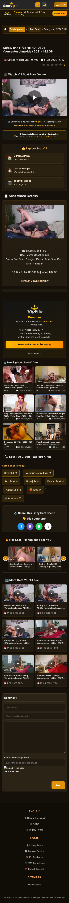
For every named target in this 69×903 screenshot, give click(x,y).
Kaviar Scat (54, 481)
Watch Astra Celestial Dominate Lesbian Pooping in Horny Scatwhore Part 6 (49, 386)
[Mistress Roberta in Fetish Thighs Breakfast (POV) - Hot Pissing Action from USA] (50, 403)
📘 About (34, 823)
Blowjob (31, 481)
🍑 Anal (33, 489)
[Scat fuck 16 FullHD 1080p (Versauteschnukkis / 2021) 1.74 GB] (51, 629)
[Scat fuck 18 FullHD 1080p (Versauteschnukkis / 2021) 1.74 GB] (18, 664)
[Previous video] (5, 558)
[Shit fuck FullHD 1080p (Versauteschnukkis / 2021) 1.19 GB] (51, 664)
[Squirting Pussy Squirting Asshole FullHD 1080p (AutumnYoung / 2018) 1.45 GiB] (21, 554)
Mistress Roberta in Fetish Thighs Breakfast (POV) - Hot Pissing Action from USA (50, 414)
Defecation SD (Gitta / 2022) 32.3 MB (18, 443)
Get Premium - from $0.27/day (34, 344)
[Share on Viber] (30, 526)
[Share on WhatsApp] (39, 526)
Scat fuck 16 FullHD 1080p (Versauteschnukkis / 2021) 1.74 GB (50, 641)
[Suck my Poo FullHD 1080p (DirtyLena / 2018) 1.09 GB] (50, 554)
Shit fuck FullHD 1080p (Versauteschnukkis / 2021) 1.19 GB (50, 676)
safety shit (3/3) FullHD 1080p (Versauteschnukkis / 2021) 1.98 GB (50, 606)
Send (58, 785)
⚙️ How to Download (34, 818)
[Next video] (63, 558)
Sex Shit (9, 473)
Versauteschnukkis (37, 473)
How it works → (34, 353)
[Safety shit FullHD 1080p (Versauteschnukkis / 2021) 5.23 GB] (18, 593)
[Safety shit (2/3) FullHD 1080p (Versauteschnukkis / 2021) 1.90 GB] (18, 629)
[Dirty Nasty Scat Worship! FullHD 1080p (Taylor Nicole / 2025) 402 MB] (18, 403)
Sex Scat (9, 481)
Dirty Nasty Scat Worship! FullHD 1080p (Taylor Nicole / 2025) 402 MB (18, 414)
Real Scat (35, 29)
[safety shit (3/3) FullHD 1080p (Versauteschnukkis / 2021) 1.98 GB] (51, 593)
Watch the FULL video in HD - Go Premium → (34, 125)
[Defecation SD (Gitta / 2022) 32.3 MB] (18, 431)
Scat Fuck (12, 489)
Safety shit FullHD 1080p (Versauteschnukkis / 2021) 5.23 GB (17, 606)
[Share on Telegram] (21, 526)
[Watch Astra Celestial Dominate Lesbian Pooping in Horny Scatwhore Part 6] (50, 374)
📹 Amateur (11, 498)
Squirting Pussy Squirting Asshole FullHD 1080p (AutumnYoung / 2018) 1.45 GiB (20, 568)
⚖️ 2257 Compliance (34, 863)
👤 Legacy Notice (34, 829)
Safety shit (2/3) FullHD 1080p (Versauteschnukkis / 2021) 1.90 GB (17, 641)
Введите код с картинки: (16, 757)
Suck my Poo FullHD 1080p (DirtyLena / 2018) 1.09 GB (50, 566)
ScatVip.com (17, 29)
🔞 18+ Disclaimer (34, 857)
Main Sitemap (34, 884)
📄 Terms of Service (34, 851)
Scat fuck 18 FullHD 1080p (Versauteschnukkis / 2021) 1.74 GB (17, 676)
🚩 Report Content (34, 869)
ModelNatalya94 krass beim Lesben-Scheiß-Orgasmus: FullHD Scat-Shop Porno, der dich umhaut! (48, 443)
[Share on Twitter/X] (48, 526)
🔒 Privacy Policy (34, 845)
